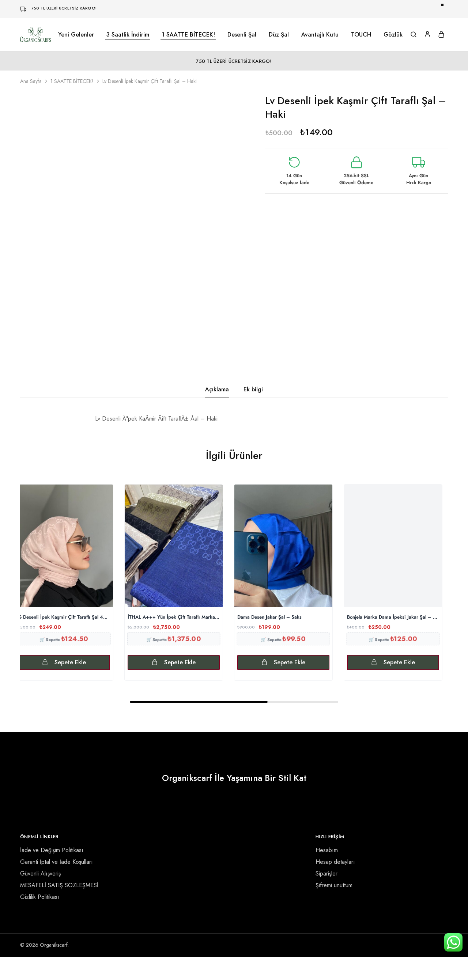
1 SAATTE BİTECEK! (188, 35)
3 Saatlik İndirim (127, 35)
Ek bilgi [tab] (253, 389)
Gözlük (393, 35)
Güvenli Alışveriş (40, 873)
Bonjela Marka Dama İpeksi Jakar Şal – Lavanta (393, 617)
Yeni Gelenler (76, 35)
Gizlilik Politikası (39, 897)
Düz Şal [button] (279, 35)
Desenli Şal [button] (241, 35)
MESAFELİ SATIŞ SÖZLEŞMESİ (59, 885)
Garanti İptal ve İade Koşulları (56, 862)
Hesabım (327, 850)
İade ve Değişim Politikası (51, 850)
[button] (64, 662)
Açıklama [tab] (217, 389)
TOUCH (361, 35)
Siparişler (326, 873)
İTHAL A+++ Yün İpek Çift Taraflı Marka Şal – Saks (174, 617)
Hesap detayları (335, 862)
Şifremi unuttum (334, 885)
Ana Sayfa (31, 81)
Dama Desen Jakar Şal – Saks (269, 617)
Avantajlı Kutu (320, 35)
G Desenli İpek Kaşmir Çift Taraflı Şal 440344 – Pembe (64, 617)
